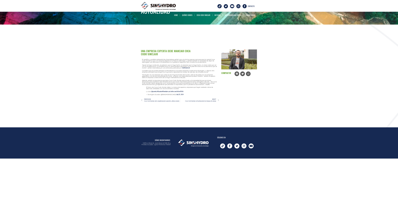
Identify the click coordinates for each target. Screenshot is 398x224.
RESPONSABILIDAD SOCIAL (233, 15)
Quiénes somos (187, 15)
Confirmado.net (186, 68)
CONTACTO (251, 6)
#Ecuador (159, 91)
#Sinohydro (165, 91)
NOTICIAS (218, 15)
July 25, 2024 (180, 94)
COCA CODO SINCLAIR (203, 15)
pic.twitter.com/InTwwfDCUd (176, 91)
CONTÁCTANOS (250, 15)
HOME (176, 15)
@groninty (154, 91)
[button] (237, 73)
